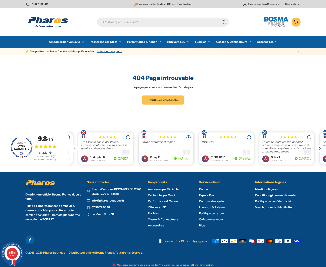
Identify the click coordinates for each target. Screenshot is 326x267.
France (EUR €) (174, 241)
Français (290, 4)
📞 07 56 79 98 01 (36, 4)
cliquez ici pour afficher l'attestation (193, 264)
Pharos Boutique (54, 252)
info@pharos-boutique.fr (107, 200)
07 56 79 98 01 (100, 207)
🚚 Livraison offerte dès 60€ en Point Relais (162, 4)
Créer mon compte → (109, 51)
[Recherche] (223, 22)
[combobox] (163, 22)
